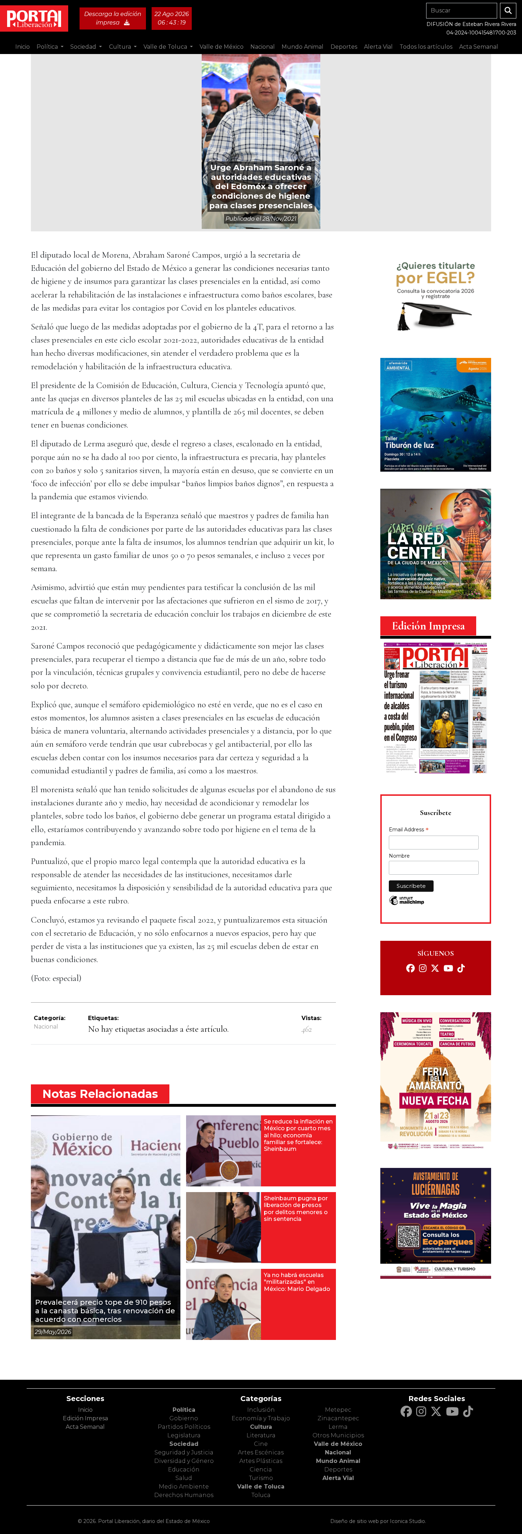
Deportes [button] (344, 46)
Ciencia (261, 1469)
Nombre (399, 856)
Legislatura (184, 1435)
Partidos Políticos (184, 1426)
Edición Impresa (85, 1418)
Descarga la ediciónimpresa (112, 18)
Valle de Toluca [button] (166, 46)
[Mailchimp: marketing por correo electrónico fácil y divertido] (406, 904)
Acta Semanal (478, 46)
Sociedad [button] (84, 46)
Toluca (261, 1495)
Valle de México (338, 1444)
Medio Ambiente (184, 1486)
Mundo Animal (338, 1461)
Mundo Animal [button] (302, 46)
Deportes (338, 1469)
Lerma (338, 1426)
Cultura (261, 1426)
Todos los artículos (425, 46)
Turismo (261, 1478)
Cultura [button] (120, 46)
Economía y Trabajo (261, 1418)
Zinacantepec (338, 1418)
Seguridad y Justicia (183, 1452)
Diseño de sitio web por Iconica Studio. (378, 1521)
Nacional (46, 1026)
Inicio (22, 46)
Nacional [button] (262, 46)
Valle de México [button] (222, 46)
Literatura (261, 1435)
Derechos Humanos (183, 1495)
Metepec (338, 1409)
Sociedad (184, 1444)
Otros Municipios (338, 1435)
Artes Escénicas (261, 1452)
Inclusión (261, 1409)
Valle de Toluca (260, 1486)
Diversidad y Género (184, 1461)
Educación (184, 1469)
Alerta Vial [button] (378, 46)
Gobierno (183, 1418)
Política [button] (48, 46)
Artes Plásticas (260, 1461)
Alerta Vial (338, 1478)
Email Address (409, 830)
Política (184, 1409)
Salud (183, 1478)
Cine (261, 1444)
